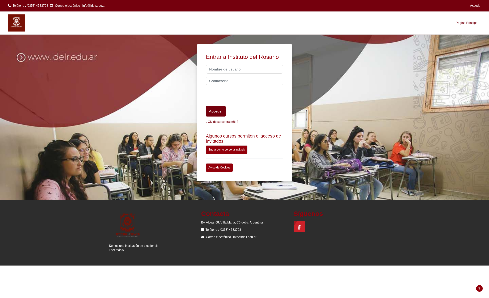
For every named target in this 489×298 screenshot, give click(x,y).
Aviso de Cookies (219, 167)
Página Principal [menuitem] (467, 22)
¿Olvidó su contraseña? (222, 121)
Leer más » (116, 250)
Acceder (475, 5)
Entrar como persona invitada (226, 149)
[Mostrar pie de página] (479, 288)
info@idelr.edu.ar (93, 5)
